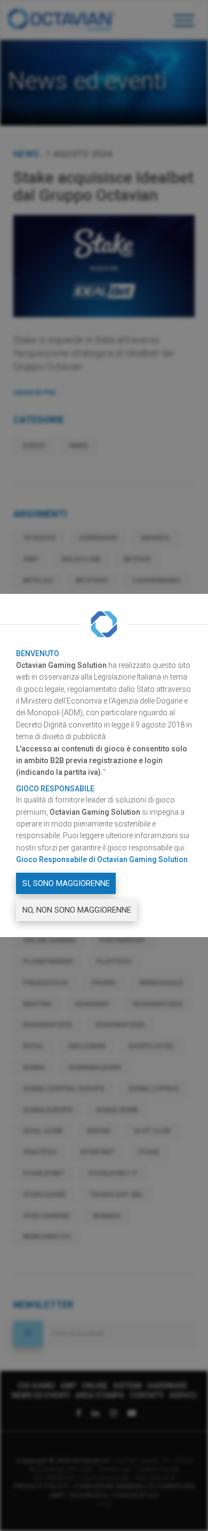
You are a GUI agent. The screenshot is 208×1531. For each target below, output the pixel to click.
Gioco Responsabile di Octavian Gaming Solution (102, 859)
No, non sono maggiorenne (76, 910)
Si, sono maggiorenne (66, 883)
